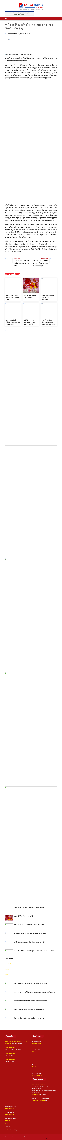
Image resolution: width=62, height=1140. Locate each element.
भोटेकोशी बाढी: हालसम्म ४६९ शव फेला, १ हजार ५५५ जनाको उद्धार (48, 297)
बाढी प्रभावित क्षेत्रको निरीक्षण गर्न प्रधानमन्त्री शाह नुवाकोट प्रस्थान (13, 322)
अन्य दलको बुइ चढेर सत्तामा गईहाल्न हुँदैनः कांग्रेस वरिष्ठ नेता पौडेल (30, 983)
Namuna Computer (52, 1138)
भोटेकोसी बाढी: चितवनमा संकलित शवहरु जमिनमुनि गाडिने (12, 297)
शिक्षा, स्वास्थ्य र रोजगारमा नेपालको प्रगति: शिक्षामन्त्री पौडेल (29, 1009)
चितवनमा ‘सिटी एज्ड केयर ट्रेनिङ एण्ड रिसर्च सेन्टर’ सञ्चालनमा (29, 1018)
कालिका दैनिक (12, 34)
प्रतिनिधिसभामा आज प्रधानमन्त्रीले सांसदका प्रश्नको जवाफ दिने (29, 322)
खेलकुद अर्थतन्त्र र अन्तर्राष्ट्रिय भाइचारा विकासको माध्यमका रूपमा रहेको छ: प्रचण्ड (34, 992)
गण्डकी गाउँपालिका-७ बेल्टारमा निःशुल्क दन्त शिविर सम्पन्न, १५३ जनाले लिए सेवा (48, 323)
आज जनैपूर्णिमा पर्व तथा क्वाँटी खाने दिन (30, 296)
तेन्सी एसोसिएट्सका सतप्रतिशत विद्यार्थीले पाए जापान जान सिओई (30, 1001)
